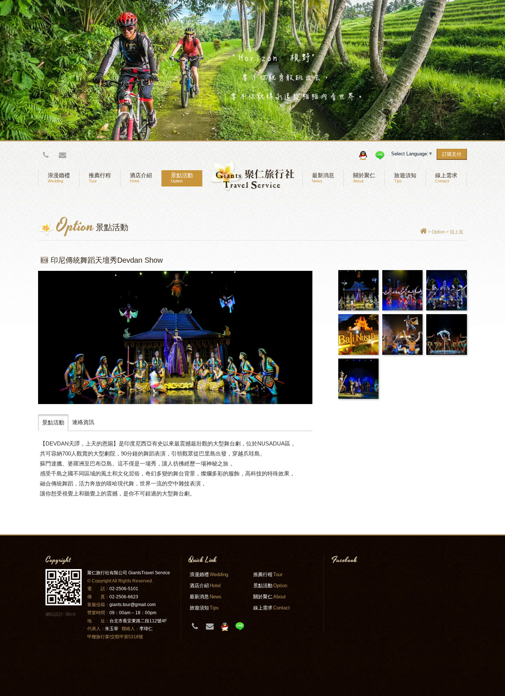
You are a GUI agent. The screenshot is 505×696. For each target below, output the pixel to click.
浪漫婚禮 (59, 177)
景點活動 (182, 177)
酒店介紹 (141, 177)
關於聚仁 (364, 177)
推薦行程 (100, 177)
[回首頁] (423, 232)
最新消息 (323, 177)
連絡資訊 (83, 422)
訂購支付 (451, 154)
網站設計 (54, 614)
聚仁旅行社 (252, 175)
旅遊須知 (405, 177)
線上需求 (446, 177)
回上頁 (456, 232)
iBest (70, 614)
